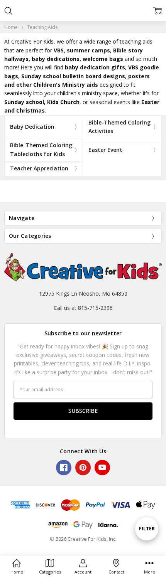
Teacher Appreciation (39, 168)
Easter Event (105, 149)
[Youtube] (102, 467)
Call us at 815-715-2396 (83, 307)
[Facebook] (63, 467)
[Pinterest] (83, 467)
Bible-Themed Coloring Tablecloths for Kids (41, 149)
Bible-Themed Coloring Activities (119, 127)
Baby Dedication (32, 126)
